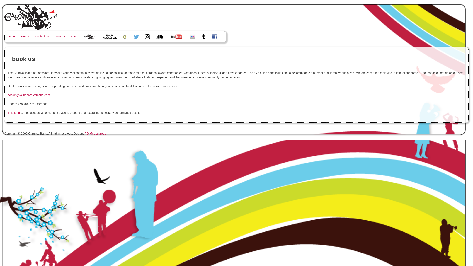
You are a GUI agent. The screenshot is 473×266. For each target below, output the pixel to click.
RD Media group (95, 133)
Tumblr (203, 36)
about (74, 36)
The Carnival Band (89, 41)
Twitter (136, 36)
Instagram (147, 36)
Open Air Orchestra (109, 38)
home (11, 36)
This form (14, 112)
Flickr (192, 36)
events (25, 36)
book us (60, 36)
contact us (42, 36)
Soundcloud (160, 36)
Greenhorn (125, 36)
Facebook (214, 36)
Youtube (176, 36)
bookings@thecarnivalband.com (29, 95)
